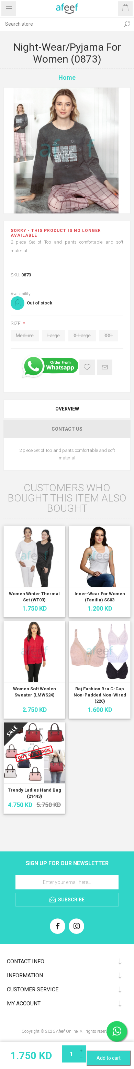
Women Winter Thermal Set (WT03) (34, 596)
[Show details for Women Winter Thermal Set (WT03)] (34, 556)
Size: (17, 323)
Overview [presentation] (67, 409)
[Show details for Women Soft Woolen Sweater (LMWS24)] (34, 651)
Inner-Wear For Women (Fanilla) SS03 (100, 596)
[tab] (67, 409)
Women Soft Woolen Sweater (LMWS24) (34, 692)
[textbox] (60, 24)
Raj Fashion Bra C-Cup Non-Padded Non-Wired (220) (100, 695)
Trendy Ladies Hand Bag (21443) (34, 793)
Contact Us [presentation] (67, 429)
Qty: (108, 1048)
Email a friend (104, 367)
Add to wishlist (87, 367)
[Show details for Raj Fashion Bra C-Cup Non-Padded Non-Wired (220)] (99, 651)
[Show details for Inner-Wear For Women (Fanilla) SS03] (99, 556)
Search (127, 24)
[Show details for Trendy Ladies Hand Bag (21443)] (34, 752)
